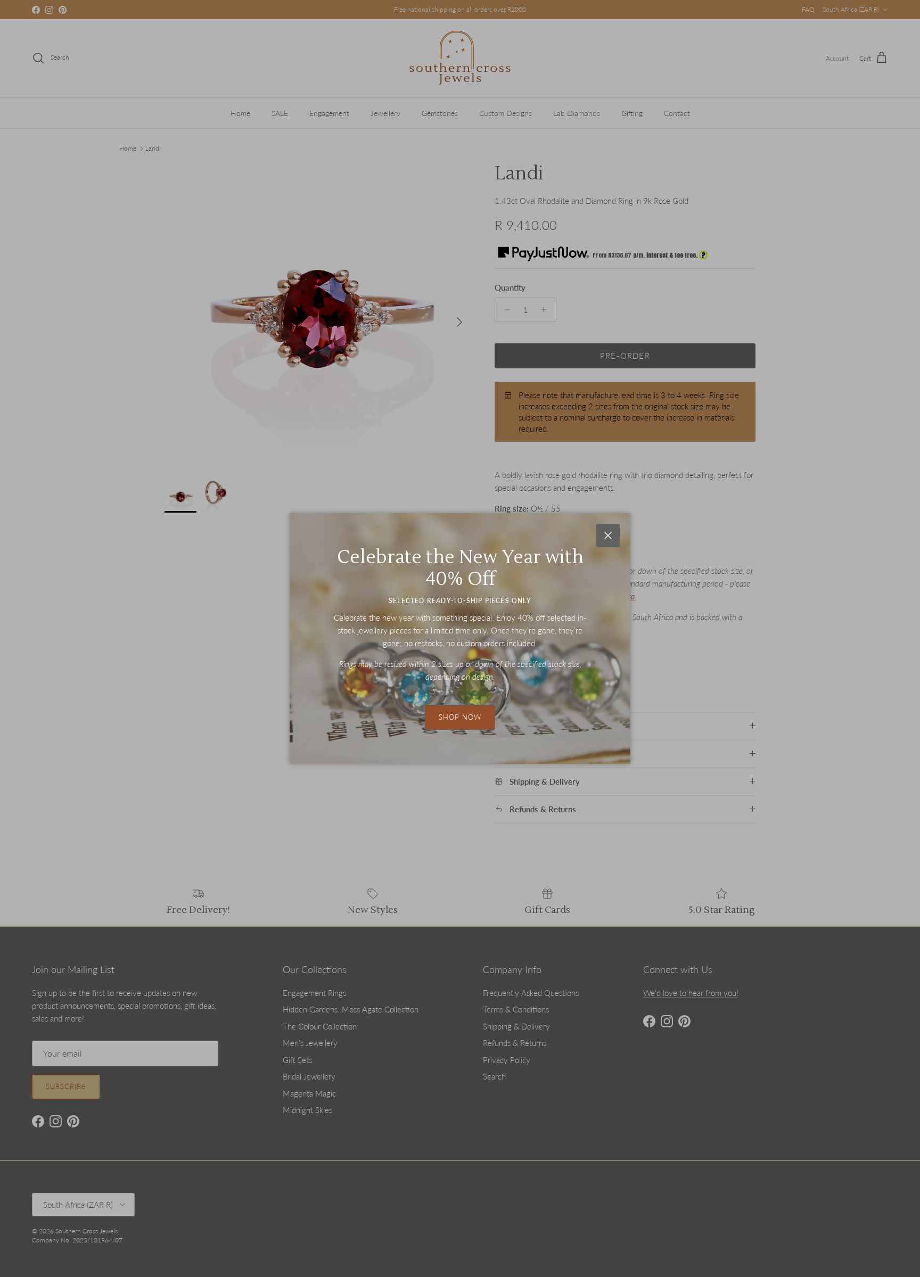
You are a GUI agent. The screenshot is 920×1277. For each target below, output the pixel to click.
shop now (460, 717)
